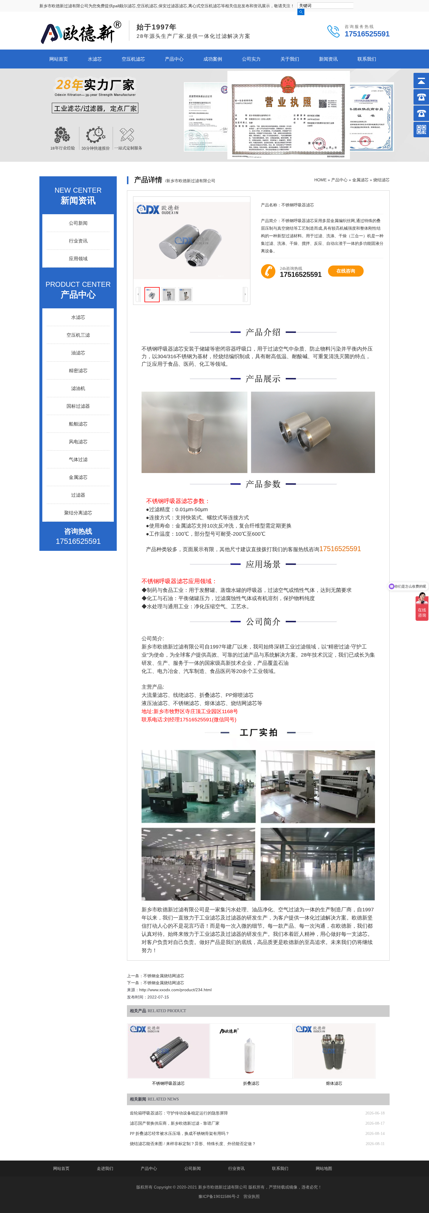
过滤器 (78, 495)
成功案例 (212, 59)
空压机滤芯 (133, 59)
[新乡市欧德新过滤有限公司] (81, 42)
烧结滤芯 (381, 179)
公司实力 (251, 59)
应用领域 (78, 258)
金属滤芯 (360, 179)
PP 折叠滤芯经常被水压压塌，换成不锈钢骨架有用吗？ (179, 1133)
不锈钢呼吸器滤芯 (168, 1083)
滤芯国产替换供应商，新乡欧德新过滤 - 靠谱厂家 (174, 1123)
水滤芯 (95, 59)
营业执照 (251, 1196)
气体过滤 (78, 459)
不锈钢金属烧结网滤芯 (163, 975)
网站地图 (324, 1168)
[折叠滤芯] (251, 1051)
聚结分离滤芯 (78, 512)
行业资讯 (78, 240)
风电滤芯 (78, 441)
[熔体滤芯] (334, 1051)
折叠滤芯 (251, 1083)
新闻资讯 (328, 59)
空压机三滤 (78, 335)
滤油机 (78, 388)
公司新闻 (78, 223)
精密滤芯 (78, 370)
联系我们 (367, 59)
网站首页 (58, 59)
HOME (320, 179)
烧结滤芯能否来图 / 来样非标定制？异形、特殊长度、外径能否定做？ (193, 1144)
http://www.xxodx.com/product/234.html (175, 989)
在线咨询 (345, 270)
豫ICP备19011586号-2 (218, 1196)
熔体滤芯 (334, 1083)
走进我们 (105, 1168)
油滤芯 (78, 352)
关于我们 (289, 59)
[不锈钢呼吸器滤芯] (168, 1051)
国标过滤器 (78, 406)
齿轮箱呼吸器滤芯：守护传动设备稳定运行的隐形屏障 (179, 1113)
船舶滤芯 (78, 423)
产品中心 (174, 59)
